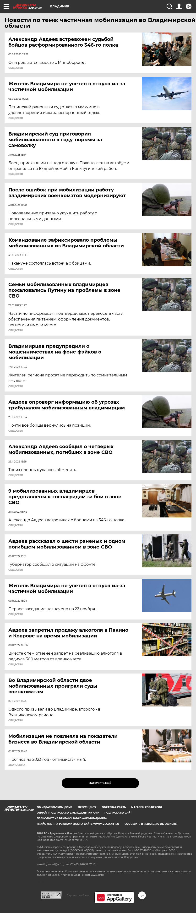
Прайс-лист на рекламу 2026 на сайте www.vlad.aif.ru (78, 824)
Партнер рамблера (78, 895)
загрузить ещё (100, 783)
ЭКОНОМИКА (16, 765)
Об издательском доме (54, 807)
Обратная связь (114, 807)
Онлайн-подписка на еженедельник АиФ (68, 812)
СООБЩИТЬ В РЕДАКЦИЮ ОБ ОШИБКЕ (151, 824)
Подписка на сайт (118, 812)
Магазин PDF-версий (146, 807)
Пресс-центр (87, 807)
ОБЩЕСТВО (15, 68)
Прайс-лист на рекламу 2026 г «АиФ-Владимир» (72, 818)
